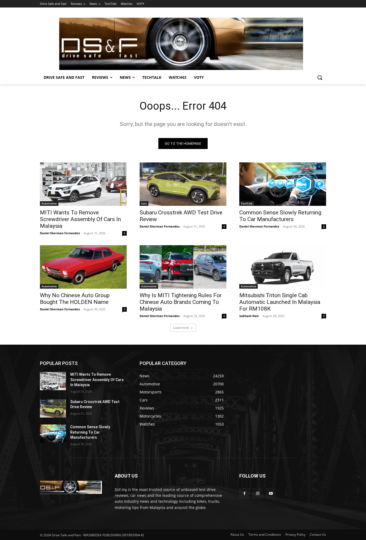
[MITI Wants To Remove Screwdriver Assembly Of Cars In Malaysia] (83, 184)
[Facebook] (244, 493)
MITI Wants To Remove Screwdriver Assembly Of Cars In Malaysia (80, 219)
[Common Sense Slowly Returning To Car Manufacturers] (282, 184)
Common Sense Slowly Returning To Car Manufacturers (280, 215)
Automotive (49, 203)
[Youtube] (271, 493)
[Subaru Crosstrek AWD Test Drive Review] (183, 184)
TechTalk (247, 203)
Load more (181, 327)
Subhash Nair (249, 316)
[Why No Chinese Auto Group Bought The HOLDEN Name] (83, 267)
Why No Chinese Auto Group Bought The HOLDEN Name (75, 298)
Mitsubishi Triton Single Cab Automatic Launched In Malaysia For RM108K (279, 302)
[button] (319, 77)
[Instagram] (257, 493)
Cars (144, 203)
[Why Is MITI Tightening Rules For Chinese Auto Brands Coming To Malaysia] (183, 267)
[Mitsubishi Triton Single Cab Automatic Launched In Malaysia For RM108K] (282, 267)
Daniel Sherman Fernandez (60, 233)
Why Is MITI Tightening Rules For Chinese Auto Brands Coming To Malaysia (181, 302)
